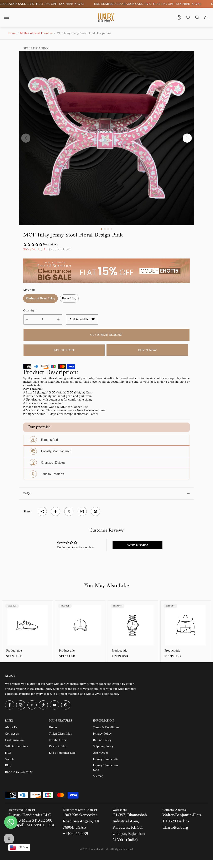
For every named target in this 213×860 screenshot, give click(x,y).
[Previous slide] (25, 138)
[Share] (42, 511)
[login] (178, 17)
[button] (101, 229)
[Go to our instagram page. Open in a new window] (20, 704)
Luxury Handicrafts (105, 759)
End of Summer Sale (62, 752)
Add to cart (64, 350)
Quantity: (29, 310)
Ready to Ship (58, 746)
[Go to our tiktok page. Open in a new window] (43, 704)
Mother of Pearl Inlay (40, 298)
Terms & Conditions (106, 727)
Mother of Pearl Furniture (36, 33)
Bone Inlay (69, 298)
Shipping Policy (103, 746)
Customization (14, 740)
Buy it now (147, 350)
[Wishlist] (188, 17)
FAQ (8, 752)
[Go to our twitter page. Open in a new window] (32, 704)
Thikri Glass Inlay (60, 733)
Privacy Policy (102, 733)
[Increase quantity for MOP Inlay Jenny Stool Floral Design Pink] (58, 319)
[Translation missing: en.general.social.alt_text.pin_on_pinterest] (95, 511)
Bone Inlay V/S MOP (18, 771)
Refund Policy (102, 740)
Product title (14, 650)
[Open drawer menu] (6, 17)
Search (9, 759)
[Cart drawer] (206, 17)
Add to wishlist (79, 319)
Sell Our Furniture (16, 746)
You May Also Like (106, 586)
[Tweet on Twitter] (68, 511)
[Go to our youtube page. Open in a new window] (54, 704)
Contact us (12, 733)
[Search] (197, 17)
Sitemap (98, 776)
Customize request (106, 334)
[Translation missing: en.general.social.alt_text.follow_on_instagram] (82, 511)
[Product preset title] (27, 625)
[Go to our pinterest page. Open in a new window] (65, 704)
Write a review (137, 545)
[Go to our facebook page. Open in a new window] (9, 704)
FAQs (27, 493)
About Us (11, 727)
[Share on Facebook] (55, 511)
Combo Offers (58, 740)
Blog (8, 765)
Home (12, 33)
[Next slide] (187, 138)
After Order (100, 752)
